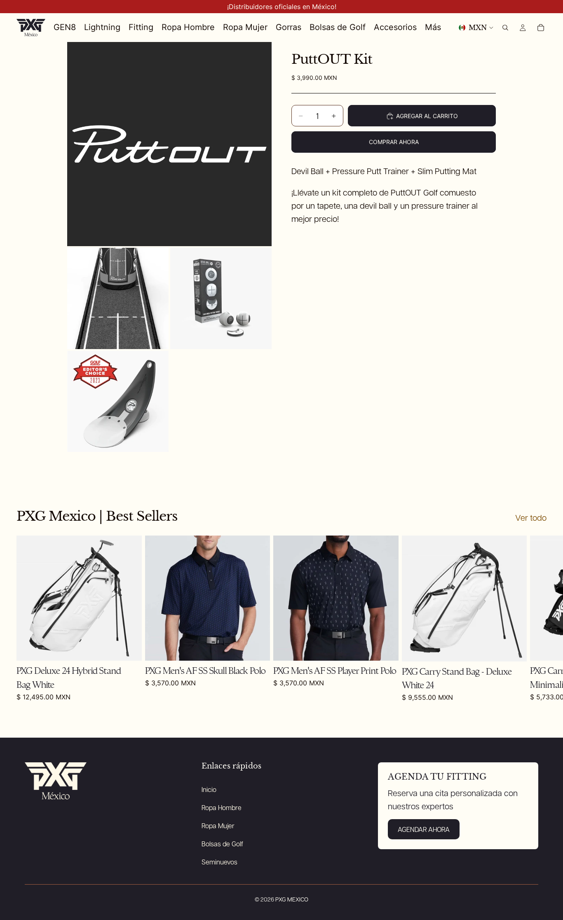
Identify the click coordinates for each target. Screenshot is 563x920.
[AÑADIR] (129, 648)
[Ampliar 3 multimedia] (221, 298)
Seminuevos (219, 861)
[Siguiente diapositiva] (537, 619)
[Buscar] (505, 28)
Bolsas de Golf (222, 843)
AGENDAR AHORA (424, 829)
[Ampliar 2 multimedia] (118, 298)
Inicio (209, 789)
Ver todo (531, 517)
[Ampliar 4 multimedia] (118, 401)
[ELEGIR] (385, 648)
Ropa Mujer (218, 825)
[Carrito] (541, 28)
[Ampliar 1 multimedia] (169, 144)
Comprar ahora (394, 141)
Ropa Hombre (222, 807)
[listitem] (433, 27)
